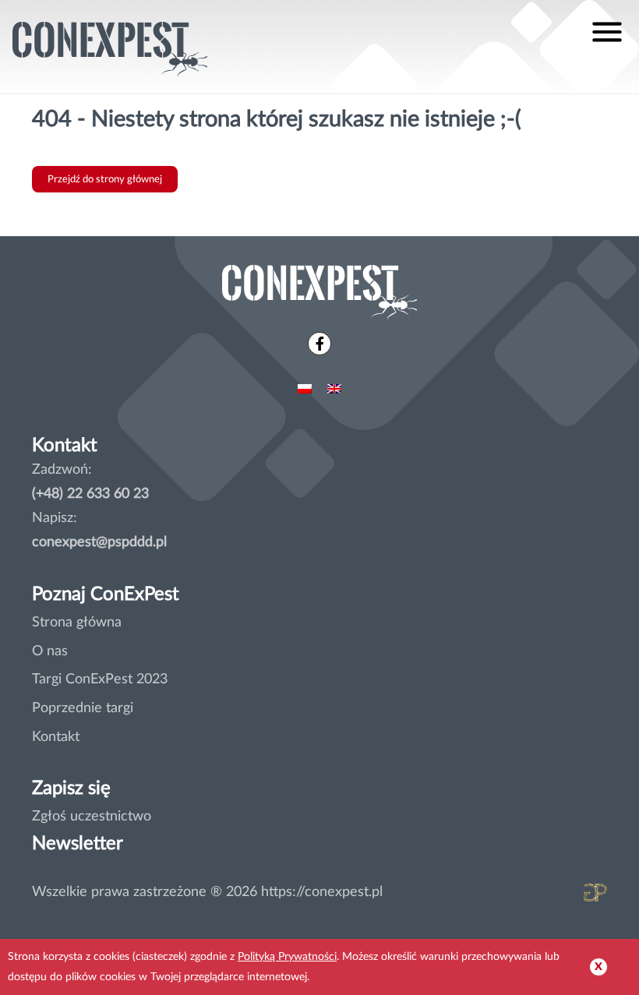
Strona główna (77, 622)
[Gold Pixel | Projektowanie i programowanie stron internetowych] (569, 897)
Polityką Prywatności (287, 956)
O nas (50, 651)
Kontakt (55, 736)
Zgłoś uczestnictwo (91, 816)
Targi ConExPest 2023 (100, 679)
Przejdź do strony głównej (105, 179)
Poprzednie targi (82, 707)
